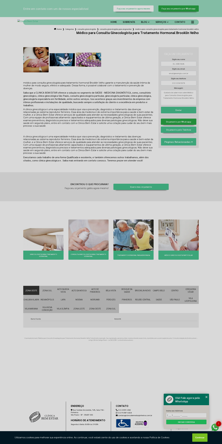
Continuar (199, 437)
